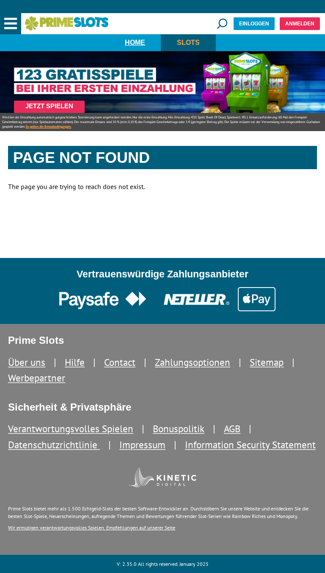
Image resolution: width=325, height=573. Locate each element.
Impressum (142, 445)
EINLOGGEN (254, 24)
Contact (119, 362)
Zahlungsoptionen (192, 362)
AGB (232, 428)
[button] (10, 23)
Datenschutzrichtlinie (54, 445)
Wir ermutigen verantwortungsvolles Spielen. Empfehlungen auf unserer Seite (91, 527)
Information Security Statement (250, 445)
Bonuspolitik (178, 428)
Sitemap (267, 362)
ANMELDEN (299, 24)
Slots (188, 42)
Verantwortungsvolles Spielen (70, 428)
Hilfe (75, 362)
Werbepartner (36, 378)
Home (135, 42)
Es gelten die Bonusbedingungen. (49, 126)
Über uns (26, 362)
